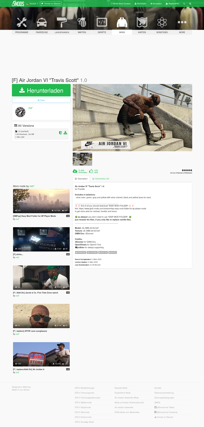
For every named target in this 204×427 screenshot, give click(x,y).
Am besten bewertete (124, 407)
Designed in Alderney (21, 386)
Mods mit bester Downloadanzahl (129, 402)
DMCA (157, 402)
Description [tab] (82, 178)
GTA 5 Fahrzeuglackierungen (87, 397)
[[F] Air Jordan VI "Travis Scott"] (132, 117)
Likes (96, 172)
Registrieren (173, 3)
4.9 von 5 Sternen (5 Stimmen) (181, 173)
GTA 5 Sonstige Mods (84, 421)
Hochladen (141, 3)
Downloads (83, 172)
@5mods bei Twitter (166, 407)
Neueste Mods (121, 387)
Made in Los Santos (20, 389)
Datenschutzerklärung (164, 392)
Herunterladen (44, 90)
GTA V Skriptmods (83, 407)
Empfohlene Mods (123, 392)
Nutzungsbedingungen (164, 397)
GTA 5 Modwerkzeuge (84, 387)
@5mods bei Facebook (167, 412)
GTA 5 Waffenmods (83, 402)
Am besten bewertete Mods (127, 397)
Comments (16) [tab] (101, 178)
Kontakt (157, 387)
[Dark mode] (184, 3)
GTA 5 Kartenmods (83, 417)
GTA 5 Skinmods (82, 412)
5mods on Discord (165, 417)
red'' (30, 108)
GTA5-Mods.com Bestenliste (127, 412)
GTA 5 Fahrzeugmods (84, 392)
